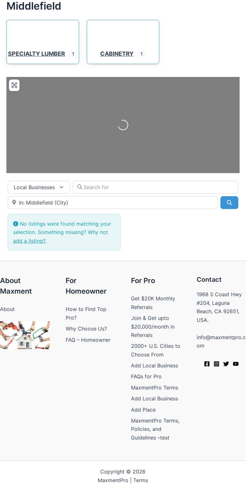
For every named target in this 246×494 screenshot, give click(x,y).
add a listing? (29, 241)
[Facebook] (207, 364)
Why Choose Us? (86, 328)
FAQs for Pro (146, 376)
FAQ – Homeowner (88, 340)
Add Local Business (154, 365)
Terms (140, 480)
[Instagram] (216, 364)
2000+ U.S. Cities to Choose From (155, 350)
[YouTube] (236, 364)
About (7, 309)
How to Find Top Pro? (86, 313)
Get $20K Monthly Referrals (153, 302)
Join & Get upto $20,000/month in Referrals (153, 326)
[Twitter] (226, 364)
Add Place (143, 409)
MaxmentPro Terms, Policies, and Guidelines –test (155, 429)
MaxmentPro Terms (154, 387)
